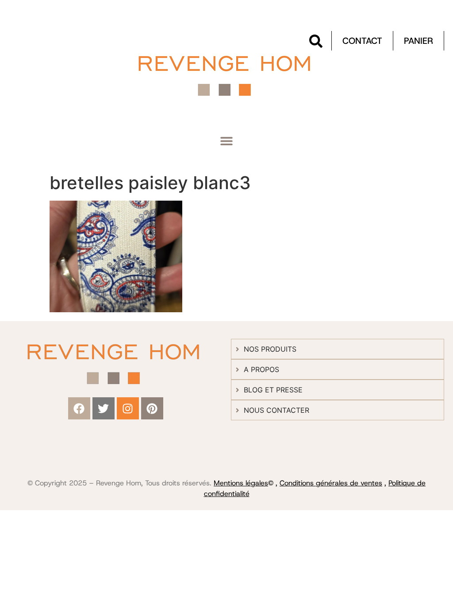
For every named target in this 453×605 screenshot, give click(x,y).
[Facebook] (79, 408)
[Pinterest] (152, 408)
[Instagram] (128, 408)
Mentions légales (241, 483)
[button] (227, 141)
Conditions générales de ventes (331, 483)
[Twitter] (103, 408)
